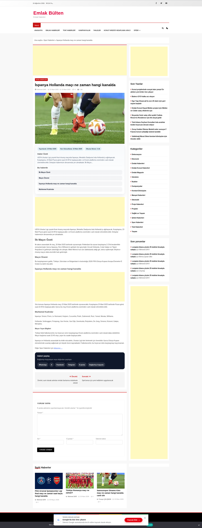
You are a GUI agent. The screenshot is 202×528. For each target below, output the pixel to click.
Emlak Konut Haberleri (141, 168)
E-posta (82, 365)
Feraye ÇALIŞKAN (105, 499)
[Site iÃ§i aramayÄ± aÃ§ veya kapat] (162, 28)
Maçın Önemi (44, 178)
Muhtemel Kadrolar (46, 189)
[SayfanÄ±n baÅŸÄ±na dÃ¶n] (198, 525)
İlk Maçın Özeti (44, 172)
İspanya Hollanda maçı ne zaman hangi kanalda (58, 184)
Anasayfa (38, 30)
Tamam (149, 525)
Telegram (71, 365)
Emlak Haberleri (53, 30)
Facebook (60, 365)
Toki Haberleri (69, 30)
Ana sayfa (38, 40)
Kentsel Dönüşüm (139, 191)
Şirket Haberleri (138, 218)
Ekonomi (135, 159)
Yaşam (134, 231)
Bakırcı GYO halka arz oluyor (143, 96)
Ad (38, 439)
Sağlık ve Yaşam (138, 213)
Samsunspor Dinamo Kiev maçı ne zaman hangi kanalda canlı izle (110, 493)
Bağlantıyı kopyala (96, 365)
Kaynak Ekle (133, 520)
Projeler (135, 209)
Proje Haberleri (138, 204)
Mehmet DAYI (41, 89)
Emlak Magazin (138, 173)
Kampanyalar (84, 30)
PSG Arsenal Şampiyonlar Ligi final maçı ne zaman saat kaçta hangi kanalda (48, 493)
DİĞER (136, 30)
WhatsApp (43, 365)
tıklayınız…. (58, 348)
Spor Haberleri (49, 40)
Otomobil (135, 200)
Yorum (40, 413)
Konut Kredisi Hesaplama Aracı (117, 30)
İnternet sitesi (101, 439)
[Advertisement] (80, 60)
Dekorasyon (137, 154)
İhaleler (97, 30)
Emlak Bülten (48, 13)
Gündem (135, 177)
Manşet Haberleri (138, 195)
